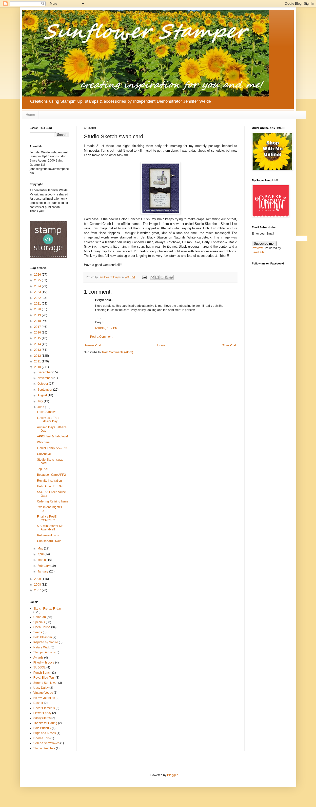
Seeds (37, 632)
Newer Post (93, 345)
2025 (38, 280)
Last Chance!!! (46, 412)
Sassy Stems (42, 718)
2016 (38, 332)
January (43, 571)
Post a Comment (101, 336)
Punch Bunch (42, 672)
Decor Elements (44, 708)
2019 (38, 315)
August (43, 395)
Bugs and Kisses (44, 733)
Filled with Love (43, 662)
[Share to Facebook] (166, 277)
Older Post (229, 345)
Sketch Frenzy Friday (47, 608)
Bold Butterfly (42, 728)
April (41, 554)
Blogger (172, 775)
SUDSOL (39, 667)
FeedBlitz (258, 252)
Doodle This (41, 738)
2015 (38, 338)
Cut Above (44, 454)
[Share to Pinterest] (171, 277)
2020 (38, 309)
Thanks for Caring (45, 723)
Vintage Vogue (43, 692)
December (45, 372)
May (41, 548)
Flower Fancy (42, 713)
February (44, 566)
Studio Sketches (44, 748)
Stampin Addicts (44, 652)
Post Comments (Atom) (117, 352)
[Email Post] (144, 277)
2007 (38, 590)
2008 (38, 584)
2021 (38, 303)
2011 (38, 361)
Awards (38, 657)
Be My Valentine (44, 698)
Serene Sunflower (45, 683)
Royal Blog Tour (44, 677)
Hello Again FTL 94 (50, 486)
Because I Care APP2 (51, 474)
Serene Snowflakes (46, 743)
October (43, 383)
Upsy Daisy (41, 687)
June (41, 407)
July (41, 401)
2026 (38, 274)
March (42, 560)
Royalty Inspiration (49, 480)
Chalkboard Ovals (49, 541)
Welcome (43, 442)
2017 (38, 327)
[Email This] (152, 277)
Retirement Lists (48, 535)
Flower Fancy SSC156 (52, 448)
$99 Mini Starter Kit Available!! (49, 527)
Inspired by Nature (45, 642)
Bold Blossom (42, 637)
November (45, 378)
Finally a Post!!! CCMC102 (47, 518)
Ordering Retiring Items (52, 501)
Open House (41, 627)
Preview (257, 248)
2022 (38, 298)
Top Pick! (43, 469)
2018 (38, 321)
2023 (38, 292)
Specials (39, 622)
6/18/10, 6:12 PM (106, 328)
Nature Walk (41, 647)
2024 (38, 286)
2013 (38, 350)
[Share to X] (161, 277)
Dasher (38, 703)
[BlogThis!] (157, 277)
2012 (38, 355)
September (45, 389)
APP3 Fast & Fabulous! (52, 436)
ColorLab (39, 617)
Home (30, 115)
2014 (38, 344)
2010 (38, 367)
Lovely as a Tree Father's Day (48, 419)
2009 (38, 579)
